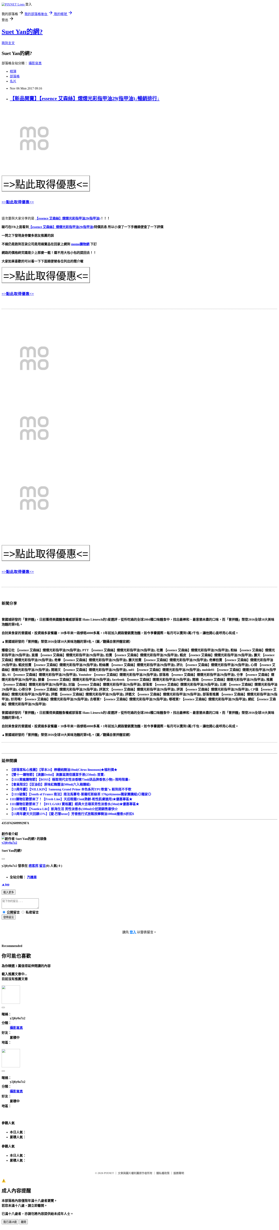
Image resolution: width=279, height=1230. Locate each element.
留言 (42, 865)
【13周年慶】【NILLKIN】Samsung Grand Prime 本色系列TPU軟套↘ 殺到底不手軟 (70, 789)
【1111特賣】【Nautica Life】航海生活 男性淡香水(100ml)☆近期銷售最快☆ (64, 809)
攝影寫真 (35, 63)
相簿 (13, 71)
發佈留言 (8, 917)
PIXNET (109, 1173)
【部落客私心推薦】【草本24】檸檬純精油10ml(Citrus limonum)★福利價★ (63, 769)
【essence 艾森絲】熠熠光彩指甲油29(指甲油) (67, 218)
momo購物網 (80, 244)
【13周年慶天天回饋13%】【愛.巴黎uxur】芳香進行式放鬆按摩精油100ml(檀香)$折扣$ (72, 814)
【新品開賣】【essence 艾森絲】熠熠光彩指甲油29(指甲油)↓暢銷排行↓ (85, 98)
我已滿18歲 (10, 1221)
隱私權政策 (163, 1173)
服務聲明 (178, 1173)
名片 (13, 81)
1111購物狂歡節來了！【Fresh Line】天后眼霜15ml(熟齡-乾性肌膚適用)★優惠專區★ (71, 799)
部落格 (15, 76)
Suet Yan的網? (22, 31)
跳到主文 (8, 43)
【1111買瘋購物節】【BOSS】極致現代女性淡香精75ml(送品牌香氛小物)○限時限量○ (70, 779)
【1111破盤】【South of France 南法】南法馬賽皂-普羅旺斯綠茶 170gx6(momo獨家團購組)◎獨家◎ (80, 794)
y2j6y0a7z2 (9, 842)
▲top (5, 884)
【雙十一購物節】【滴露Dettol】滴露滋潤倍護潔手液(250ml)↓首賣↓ (57, 774)
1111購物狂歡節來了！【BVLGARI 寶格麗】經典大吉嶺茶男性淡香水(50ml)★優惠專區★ (74, 804)
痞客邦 (33, 865)
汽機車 (32, 877)
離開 (23, 1221)
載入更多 (8, 892)
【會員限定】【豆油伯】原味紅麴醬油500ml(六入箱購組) (50, 784)
